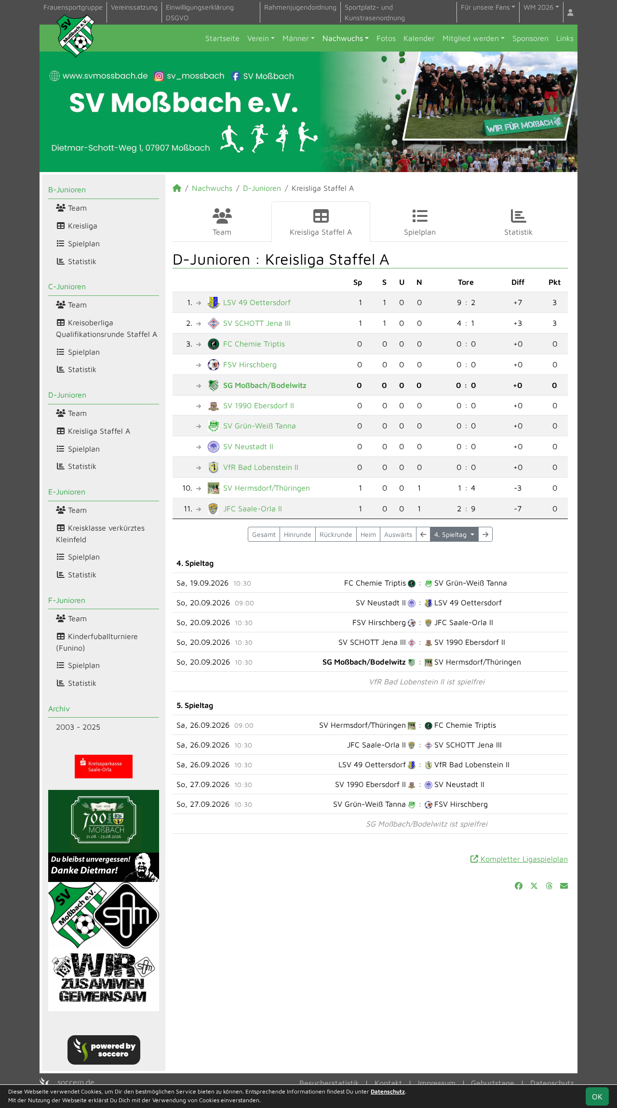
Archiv (59, 708)
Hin (297, 534)
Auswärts (398, 534)
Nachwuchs (342, 38)
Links (565, 38)
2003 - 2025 (78, 726)
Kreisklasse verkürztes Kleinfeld (100, 533)
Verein (258, 38)
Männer (295, 38)
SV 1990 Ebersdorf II (258, 405)
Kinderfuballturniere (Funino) (97, 642)
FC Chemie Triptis (254, 343)
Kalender (419, 38)
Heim (368, 534)
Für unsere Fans (485, 7)
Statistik (81, 261)
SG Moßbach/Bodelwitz (265, 385)
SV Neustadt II (248, 446)
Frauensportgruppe (73, 7)
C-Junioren (67, 286)
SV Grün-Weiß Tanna (259, 425)
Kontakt (388, 1083)
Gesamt (264, 534)
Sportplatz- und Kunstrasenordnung (375, 12)
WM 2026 (538, 7)
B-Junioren (67, 189)
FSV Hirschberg (250, 364)
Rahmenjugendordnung (300, 7)
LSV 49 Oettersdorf (257, 302)
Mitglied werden (471, 38)
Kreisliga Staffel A (98, 431)
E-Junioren (66, 491)
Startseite (222, 38)
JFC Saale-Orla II (252, 508)
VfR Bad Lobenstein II (260, 467)
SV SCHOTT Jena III (257, 323)
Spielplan (83, 243)
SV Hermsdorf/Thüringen (266, 487)
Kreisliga (81, 225)
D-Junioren (67, 394)
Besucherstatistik (329, 1083)
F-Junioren (66, 600)
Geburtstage (492, 1083)
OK (597, 1096)
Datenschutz (552, 1083)
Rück (336, 534)
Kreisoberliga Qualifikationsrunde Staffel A (106, 328)
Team (76, 207)
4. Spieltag (451, 534)
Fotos (386, 38)
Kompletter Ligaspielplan (523, 858)
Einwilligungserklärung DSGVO (200, 12)
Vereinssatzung (134, 7)
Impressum (437, 1083)
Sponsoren (530, 38)
